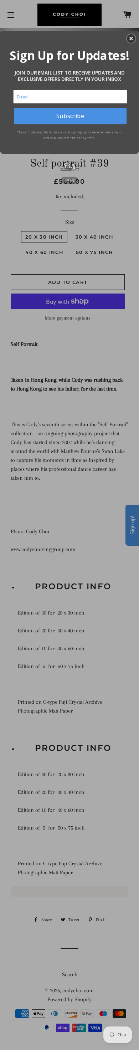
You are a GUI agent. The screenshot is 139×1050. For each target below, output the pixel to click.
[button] (131, 38)
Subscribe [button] (70, 115)
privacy (69, 180)
